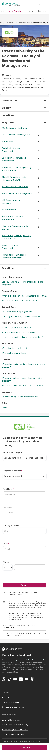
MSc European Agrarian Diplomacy (12, 201)
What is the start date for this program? (19, 300)
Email (6, 543)
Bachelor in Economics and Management (14, 159)
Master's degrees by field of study (15, 725)
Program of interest (12, 470)
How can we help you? (13, 452)
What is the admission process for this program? (23, 385)
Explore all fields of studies (12, 720)
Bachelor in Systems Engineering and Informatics (16, 169)
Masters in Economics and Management (13, 218)
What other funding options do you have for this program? (23, 365)
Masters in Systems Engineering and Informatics (16, 237)
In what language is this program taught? (20, 396)
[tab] (15, 11)
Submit (24, 585)
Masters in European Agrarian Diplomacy (15, 227)
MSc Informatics (9, 209)
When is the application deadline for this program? (24, 295)
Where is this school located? (15, 348)
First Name (8, 489)
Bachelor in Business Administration (11, 149)
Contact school (24, 747)
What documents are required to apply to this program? (22, 379)
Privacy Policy (41, 633)
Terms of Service (11, 635)
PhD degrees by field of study (13, 734)
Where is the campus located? (15, 353)
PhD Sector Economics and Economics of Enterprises (14, 256)
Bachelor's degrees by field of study (15, 729)
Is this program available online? (16, 327)
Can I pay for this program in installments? (21, 316)
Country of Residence (13, 525)
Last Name (8, 507)
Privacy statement (9, 627)
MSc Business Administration (15, 186)
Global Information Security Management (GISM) (14, 178)
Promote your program (11, 702)
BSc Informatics (9, 141)
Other (4, 407)
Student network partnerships (13, 707)
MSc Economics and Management (17, 193)
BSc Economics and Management (16, 134)
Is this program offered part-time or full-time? (22, 337)
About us (5, 697)
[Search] (40, 4)
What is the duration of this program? (19, 332)
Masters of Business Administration (11, 246)
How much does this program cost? (17, 311)
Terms (29, 625)
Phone (6, 562)
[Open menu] (45, 4)
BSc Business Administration (14, 128)
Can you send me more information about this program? (22, 283)
